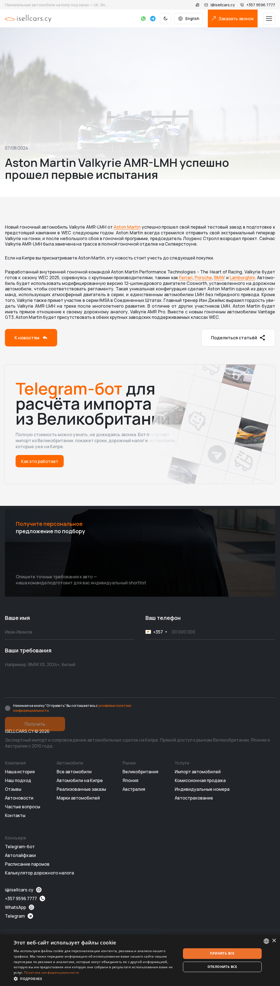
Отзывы (13, 789)
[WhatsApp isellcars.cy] (143, 18)
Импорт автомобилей (198, 772)
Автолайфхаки (20, 855)
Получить (35, 724)
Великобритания (140, 772)
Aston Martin (127, 227)
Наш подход (18, 780)
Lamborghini (242, 278)
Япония (130, 780)
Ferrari (185, 278)
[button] (95, 978)
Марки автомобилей (78, 798)
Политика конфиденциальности (51, 972)
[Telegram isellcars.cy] (153, 18)
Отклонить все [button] (222, 966)
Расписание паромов (27, 864)
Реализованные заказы (81, 789)
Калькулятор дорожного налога (39, 873)
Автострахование (194, 798)
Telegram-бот (20, 847)
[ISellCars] (28, 18)
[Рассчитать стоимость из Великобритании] (197, 5)
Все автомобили (74, 772)
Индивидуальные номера (202, 789)
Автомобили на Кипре (80, 780)
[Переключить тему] (165, 18)
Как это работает (39, 461)
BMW (219, 278)
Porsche (203, 278)
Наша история (20, 772)
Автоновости (19, 798)
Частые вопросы (22, 807)
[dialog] (140, 960)
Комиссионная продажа (200, 780)
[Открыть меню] (269, 19)
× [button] (274, 941)
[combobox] (266, 941)
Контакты (15, 815)
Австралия (133, 789)
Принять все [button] (222, 953)
